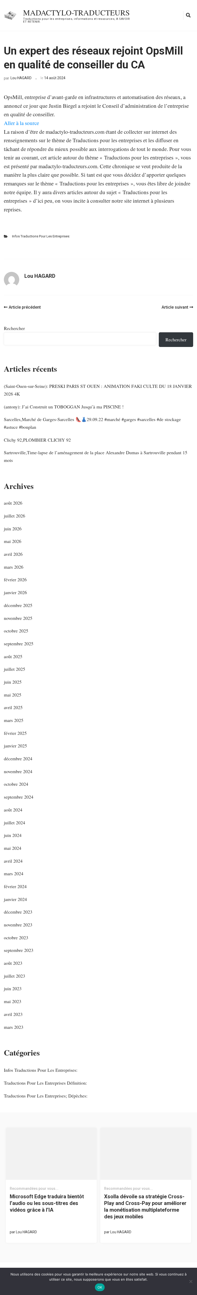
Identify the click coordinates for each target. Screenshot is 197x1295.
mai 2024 (12, 848)
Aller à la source (21, 123)
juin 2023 (13, 988)
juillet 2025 (14, 669)
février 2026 (15, 579)
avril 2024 (13, 861)
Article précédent (25, 307)
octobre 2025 (16, 631)
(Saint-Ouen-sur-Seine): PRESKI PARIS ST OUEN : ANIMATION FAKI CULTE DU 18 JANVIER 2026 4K (98, 390)
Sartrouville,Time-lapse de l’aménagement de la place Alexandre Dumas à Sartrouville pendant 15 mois (95, 456)
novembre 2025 (18, 618)
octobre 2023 (16, 937)
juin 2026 (13, 528)
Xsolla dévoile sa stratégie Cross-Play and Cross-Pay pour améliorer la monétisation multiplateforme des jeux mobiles (145, 1206)
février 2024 (15, 886)
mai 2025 (12, 695)
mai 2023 (12, 1001)
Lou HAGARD (21, 78)
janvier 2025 (15, 746)
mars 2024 (13, 873)
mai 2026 (12, 541)
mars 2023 (13, 1027)
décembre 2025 (18, 605)
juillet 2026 (14, 516)
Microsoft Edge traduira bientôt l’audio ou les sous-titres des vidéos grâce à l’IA (47, 1203)
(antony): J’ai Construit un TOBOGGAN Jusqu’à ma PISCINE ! (64, 407)
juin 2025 (13, 682)
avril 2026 (13, 554)
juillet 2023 (14, 976)
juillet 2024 (14, 822)
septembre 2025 (18, 643)
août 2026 (13, 503)
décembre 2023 (18, 912)
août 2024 (13, 810)
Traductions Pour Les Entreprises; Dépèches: (45, 1096)
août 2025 (13, 656)
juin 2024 (13, 835)
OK (99, 1287)
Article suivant (175, 307)
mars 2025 (13, 720)
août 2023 (13, 963)
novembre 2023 (18, 925)
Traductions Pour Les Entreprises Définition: (45, 1083)
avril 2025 (13, 707)
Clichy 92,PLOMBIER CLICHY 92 (37, 440)
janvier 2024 (15, 899)
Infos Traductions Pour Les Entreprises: (41, 236)
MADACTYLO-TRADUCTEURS (76, 12)
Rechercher (14, 328)
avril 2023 (13, 1014)
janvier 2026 (15, 592)
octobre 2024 (16, 784)
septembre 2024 (18, 797)
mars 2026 (13, 567)
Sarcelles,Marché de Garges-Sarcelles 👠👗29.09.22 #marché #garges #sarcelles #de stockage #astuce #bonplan (92, 423)
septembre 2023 (18, 950)
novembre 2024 (18, 771)
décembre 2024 (18, 758)
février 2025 (15, 733)
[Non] (190, 1281)
